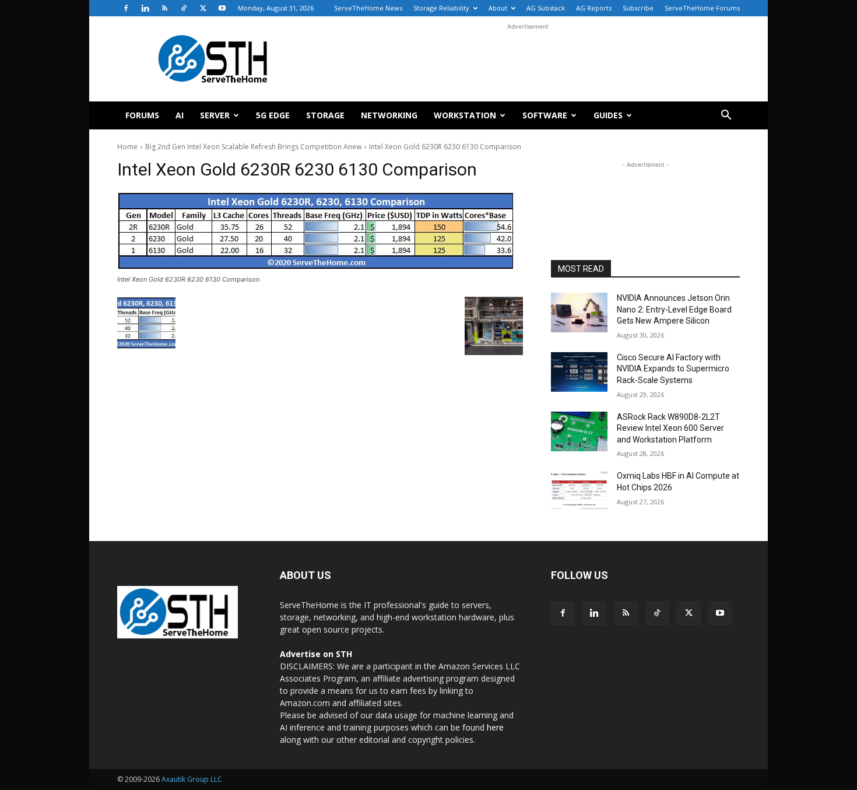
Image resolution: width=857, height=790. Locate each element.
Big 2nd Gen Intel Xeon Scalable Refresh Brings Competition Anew (253, 147)
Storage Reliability (441, 7)
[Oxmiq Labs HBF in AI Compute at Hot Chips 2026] (579, 490)
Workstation (465, 115)
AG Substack (545, 7)
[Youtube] (222, 8)
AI (179, 115)
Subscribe (638, 7)
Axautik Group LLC (191, 779)
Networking (389, 115)
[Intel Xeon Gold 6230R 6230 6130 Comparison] (320, 231)
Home (127, 147)
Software (544, 115)
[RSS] (164, 8)
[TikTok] (183, 8)
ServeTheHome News (368, 7)
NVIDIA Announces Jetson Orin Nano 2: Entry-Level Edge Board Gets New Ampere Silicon (674, 309)
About (498, 7)
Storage (325, 115)
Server (215, 115)
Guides (608, 115)
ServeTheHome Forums (702, 7)
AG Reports (594, 7)
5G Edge (273, 115)
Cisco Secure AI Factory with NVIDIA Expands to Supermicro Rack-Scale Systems (673, 369)
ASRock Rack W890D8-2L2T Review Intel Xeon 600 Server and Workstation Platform (670, 428)
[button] (726, 116)
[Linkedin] (145, 8)
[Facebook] (126, 8)
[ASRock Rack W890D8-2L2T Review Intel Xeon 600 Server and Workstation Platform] (579, 431)
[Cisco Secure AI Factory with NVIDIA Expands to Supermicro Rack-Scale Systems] (579, 372)
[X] (203, 8)
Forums (142, 115)
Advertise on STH (316, 653)
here (495, 727)
